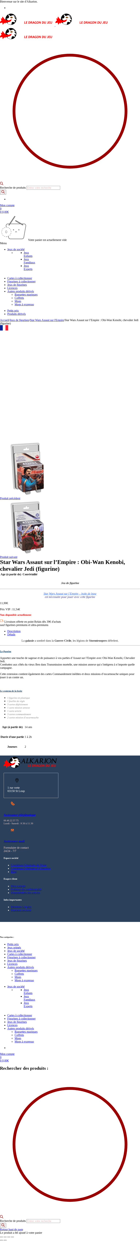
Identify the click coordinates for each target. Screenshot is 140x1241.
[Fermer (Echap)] (12, 1237)
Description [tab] (14, 631)
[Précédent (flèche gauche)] (1, 1240)
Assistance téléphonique (20, 815)
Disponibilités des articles (25, 892)
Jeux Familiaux (29, 261)
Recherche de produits (13, 187)
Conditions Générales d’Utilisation (31, 868)
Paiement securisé (21, 910)
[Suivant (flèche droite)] (5, 1240)
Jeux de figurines (19, 320)
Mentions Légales (21, 906)
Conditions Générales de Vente (28, 865)
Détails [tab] (11, 634)
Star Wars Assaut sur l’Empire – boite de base (70, 593)
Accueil (4, 320)
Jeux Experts (28, 267)
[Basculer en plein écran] (5, 1237)
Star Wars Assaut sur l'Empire (47, 320)
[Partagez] (8, 1237)
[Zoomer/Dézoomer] (1, 1237)
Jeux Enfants (28, 254)
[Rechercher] (3, 192)
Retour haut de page (11, 1229)
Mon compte (18, 886)
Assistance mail (14, 841)
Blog (14, 871)
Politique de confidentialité (26, 889)
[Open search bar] (1, 184)
